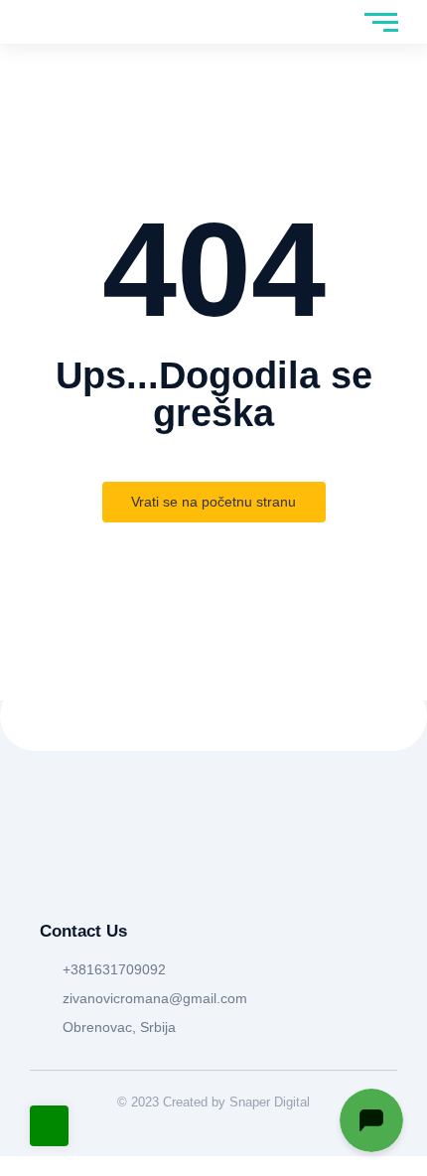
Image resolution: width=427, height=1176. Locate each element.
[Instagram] (91, 873)
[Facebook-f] (50, 873)
